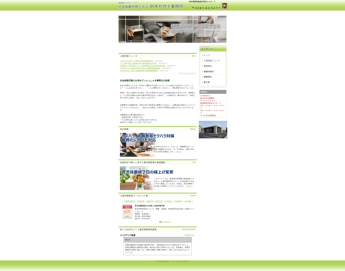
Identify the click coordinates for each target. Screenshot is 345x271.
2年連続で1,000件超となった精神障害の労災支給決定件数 (142, 66)
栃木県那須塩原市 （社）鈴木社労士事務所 (172, 261)
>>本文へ (178, 152)
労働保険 (178, 201)
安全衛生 (168, 201)
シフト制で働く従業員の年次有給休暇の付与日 (138, 63)
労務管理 (140, 201)
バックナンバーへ (188, 73)
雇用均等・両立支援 (155, 201)
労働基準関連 (129, 201)
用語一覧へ (190, 235)
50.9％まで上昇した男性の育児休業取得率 (136, 61)
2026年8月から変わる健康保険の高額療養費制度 (139, 71)
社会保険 (187, 201)
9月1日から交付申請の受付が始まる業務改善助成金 (140, 68)
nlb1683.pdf (165, 222)
